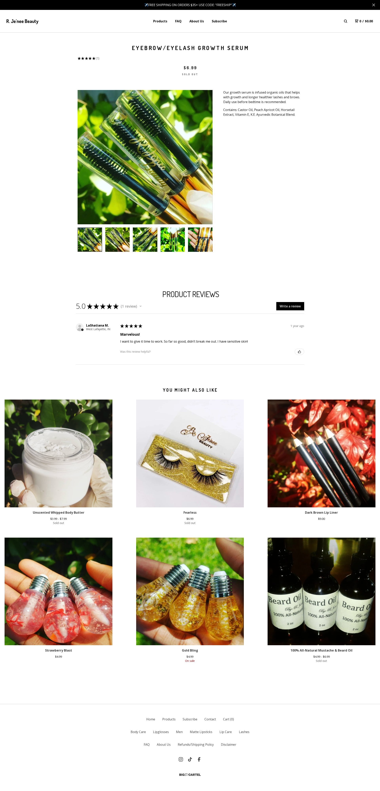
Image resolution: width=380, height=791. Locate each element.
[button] (140, 306)
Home (150, 719)
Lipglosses (161, 732)
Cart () (228, 719)
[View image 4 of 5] (173, 239)
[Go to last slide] (83, 157)
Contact (210, 719)
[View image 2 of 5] (117, 239)
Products (160, 21)
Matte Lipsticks (201, 732)
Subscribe (219, 21)
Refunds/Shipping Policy (196, 744)
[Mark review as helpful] (299, 352)
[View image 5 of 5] (200, 239)
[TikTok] (190, 759)
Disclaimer (228, 744)
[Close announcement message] (373, 5)
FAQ (178, 21)
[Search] (345, 21)
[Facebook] (199, 759)
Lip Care (225, 732)
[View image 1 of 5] (90, 239)
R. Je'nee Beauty (22, 21)
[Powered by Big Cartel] (190, 775)
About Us (196, 21)
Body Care (138, 732)
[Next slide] (207, 157)
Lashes (244, 732)
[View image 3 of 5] (145, 239)
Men (179, 732)
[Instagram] (181, 759)
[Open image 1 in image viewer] (145, 157)
